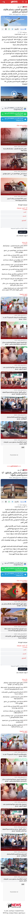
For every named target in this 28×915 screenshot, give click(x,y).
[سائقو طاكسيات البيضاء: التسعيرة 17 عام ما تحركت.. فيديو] (14, 280)
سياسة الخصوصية (19, 910)
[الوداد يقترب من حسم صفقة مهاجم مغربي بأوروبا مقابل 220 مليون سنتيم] (14, 289)
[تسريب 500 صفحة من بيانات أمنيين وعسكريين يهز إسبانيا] (14, 190)
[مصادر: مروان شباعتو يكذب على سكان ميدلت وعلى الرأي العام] (14, 284)
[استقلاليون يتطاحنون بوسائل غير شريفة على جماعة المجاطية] (14, 275)
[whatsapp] (9, 29)
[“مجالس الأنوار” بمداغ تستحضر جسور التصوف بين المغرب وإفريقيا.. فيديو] (14, 383)
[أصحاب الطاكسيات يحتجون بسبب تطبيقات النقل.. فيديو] (14, 433)
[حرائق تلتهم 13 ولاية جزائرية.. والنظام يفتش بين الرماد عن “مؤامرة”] (14, 595)
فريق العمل (12, 910)
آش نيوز (19, 6)
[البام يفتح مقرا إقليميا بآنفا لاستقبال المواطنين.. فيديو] (14, 408)
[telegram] (12, 29)
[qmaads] (14, 905)
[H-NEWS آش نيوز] (14, 1)
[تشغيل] (25, 100)
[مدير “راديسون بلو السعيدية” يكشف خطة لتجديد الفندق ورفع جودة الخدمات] (14, 620)
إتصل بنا (6, 910)
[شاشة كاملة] (2, 100)
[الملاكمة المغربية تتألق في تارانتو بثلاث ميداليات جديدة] (14, 636)
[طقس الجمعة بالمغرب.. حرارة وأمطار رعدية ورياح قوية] (14, 140)
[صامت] (5, 100)
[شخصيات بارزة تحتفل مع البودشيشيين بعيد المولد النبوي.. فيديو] (14, 358)
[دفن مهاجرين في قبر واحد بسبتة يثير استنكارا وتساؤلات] (14, 261)
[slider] (15, 99)
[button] (14, 94)
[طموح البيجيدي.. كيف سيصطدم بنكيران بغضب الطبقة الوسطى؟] (14, 266)
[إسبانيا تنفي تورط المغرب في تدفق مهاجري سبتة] (14, 165)
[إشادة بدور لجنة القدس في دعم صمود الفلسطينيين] (14, 270)
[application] (14, 93)
